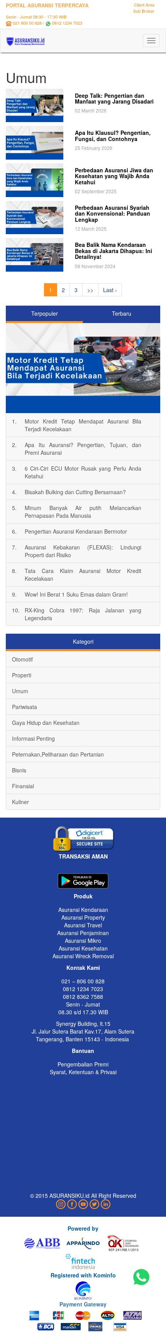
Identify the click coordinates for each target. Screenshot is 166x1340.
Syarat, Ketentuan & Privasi (83, 1072)
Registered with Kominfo (83, 1275)
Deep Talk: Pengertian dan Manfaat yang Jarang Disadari (114, 98)
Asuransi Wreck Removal (83, 956)
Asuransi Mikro (83, 940)
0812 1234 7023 (67, 23)
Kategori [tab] (83, 641)
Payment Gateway (83, 1304)
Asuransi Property (83, 917)
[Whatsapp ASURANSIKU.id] (141, 1277)
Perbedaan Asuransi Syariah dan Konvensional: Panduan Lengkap (112, 213)
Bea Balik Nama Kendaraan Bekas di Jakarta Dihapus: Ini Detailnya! (113, 250)
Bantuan (83, 1050)
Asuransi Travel (83, 925)
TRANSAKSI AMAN (83, 856)
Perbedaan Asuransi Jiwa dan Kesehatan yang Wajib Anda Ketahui (114, 176)
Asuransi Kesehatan (83, 948)
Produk (83, 896)
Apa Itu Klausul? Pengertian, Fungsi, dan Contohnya (113, 135)
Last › (110, 290)
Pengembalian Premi (83, 1064)
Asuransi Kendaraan (83, 909)
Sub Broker (143, 11)
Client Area (144, 5)
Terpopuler (44, 313)
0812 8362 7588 (83, 996)
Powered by (83, 1228)
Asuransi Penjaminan (83, 933)
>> (90, 290)
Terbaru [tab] (121, 313)
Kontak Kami (83, 967)
